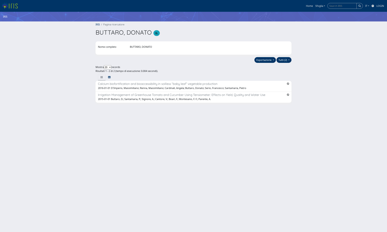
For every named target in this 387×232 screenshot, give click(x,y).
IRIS (98, 24)
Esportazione (264, 60)
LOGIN (380, 6)
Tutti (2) (283, 60)
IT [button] (366, 6)
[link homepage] (11, 6)
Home (309, 6)
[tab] (102, 77)
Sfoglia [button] (319, 6)
